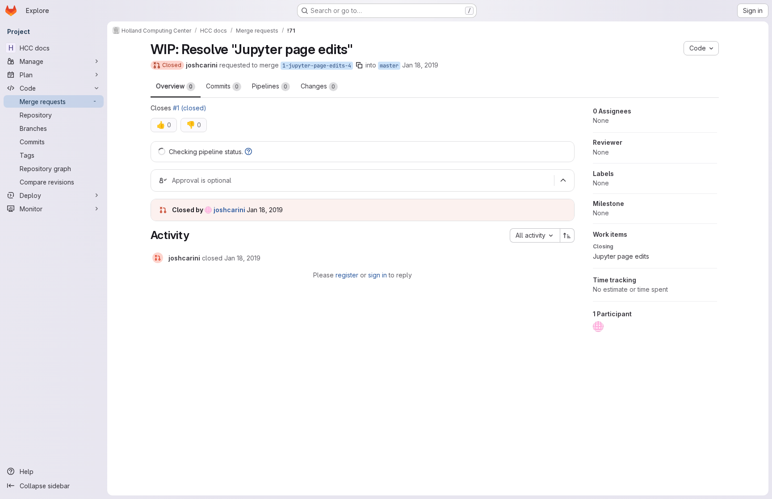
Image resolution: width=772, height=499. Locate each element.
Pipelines (269, 86)
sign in (377, 275)
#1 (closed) (189, 108)
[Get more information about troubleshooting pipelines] (248, 151)
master (389, 65)
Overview (174, 86)
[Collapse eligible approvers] (563, 180)
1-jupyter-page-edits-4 (316, 65)
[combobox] (535, 235)
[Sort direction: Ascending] (567, 235)
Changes (318, 86)
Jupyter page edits (621, 256)
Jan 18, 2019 (420, 65)
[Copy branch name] (359, 65)
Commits (222, 86)
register (347, 275)
